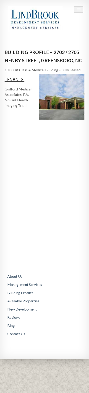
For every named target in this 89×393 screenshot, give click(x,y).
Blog (11, 325)
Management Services (24, 284)
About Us (14, 276)
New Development (22, 309)
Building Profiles (20, 292)
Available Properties (23, 301)
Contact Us (16, 333)
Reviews (13, 317)
